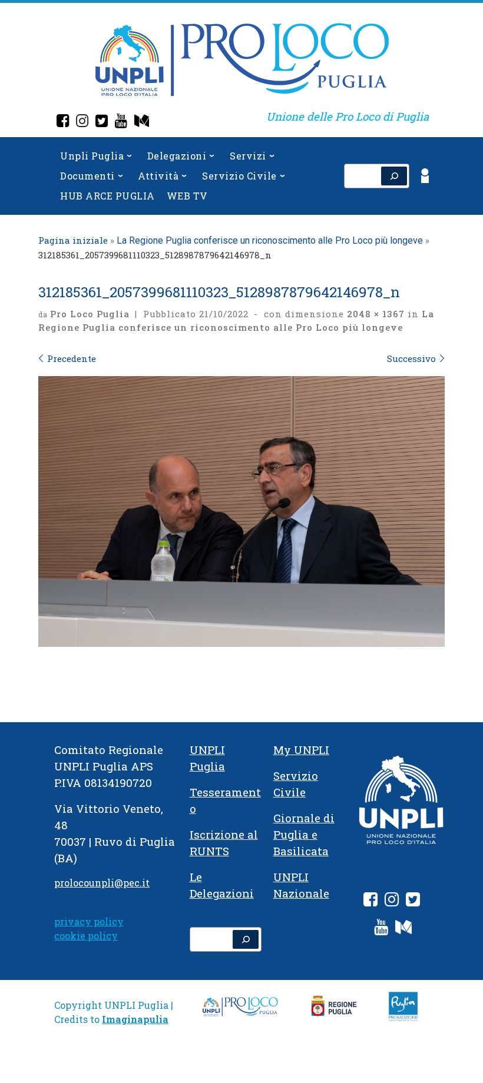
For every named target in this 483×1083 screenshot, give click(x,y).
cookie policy (86, 935)
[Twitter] (101, 122)
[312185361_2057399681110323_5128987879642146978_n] (241, 511)
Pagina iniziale (73, 240)
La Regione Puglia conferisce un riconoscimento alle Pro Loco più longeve (270, 240)
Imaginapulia (135, 1019)
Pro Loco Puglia (90, 314)
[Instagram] (82, 122)
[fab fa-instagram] (392, 901)
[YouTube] (121, 122)
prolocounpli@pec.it (102, 882)
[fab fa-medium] (403, 929)
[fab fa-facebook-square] (370, 901)
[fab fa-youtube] (381, 929)
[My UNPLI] (141, 122)
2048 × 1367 (374, 314)
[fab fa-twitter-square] (413, 901)
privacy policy (89, 921)
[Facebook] (63, 122)
